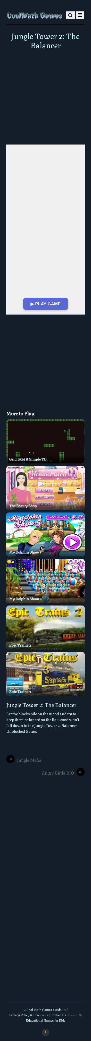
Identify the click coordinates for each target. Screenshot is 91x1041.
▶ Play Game (46, 303)
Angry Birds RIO (62, 773)
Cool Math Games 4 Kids (43, 1009)
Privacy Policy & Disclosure (28, 1014)
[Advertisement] (45, 97)
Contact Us (58, 1014)
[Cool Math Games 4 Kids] (34, 14)
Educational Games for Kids (45, 1020)
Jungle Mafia (25, 760)
